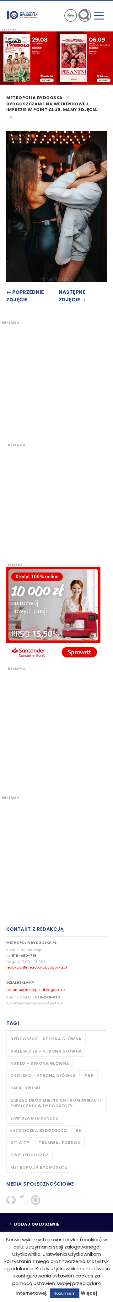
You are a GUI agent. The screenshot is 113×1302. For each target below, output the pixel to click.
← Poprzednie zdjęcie (25, 295)
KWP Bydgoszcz (29, 1155)
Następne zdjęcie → (72, 295)
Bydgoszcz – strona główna (46, 1039)
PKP (89, 1075)
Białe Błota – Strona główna (46, 1051)
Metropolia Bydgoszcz (38, 1167)
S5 (78, 1130)
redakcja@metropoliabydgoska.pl (36, 967)
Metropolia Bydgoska (22, 14)
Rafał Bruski (25, 1088)
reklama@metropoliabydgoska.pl (36, 989)
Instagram (35, 1200)
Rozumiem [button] (65, 1293)
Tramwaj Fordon (60, 1142)
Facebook (11, 1200)
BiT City (19, 1142)
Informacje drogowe (70, 15)
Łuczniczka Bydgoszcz (38, 1130)
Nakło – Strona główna (39, 1063)
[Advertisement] (56, 381)
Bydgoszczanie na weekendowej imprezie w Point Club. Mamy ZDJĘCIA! (52, 107)
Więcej (89, 1293)
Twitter (23, 1200)
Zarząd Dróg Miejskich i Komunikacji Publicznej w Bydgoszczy (55, 1103)
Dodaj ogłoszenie (36, 1224)
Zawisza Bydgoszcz (34, 1118)
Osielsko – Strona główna (43, 1075)
